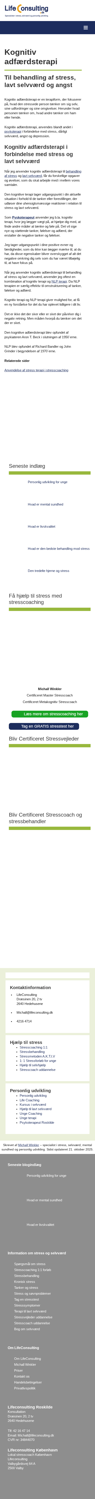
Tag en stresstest (26, 1299)
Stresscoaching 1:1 (34, 1047)
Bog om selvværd (27, 1329)
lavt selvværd (32, 176)
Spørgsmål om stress (30, 1264)
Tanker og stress (26, 1287)
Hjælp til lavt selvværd (35, 1109)
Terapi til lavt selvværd (30, 1311)
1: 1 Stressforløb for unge (38, 1061)
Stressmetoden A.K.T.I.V (37, 1056)
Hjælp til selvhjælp (33, 1065)
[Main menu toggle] (86, 27)
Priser (18, 1370)
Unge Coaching (31, 1113)
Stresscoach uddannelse (37, 1070)
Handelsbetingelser (28, 1382)
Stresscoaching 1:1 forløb (32, 1270)
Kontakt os (22, 1376)
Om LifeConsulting (27, 1358)
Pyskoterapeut (23, 217)
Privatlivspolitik (25, 1388)
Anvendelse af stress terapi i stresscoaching (36, 370)
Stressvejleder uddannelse (33, 1317)
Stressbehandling (32, 1052)
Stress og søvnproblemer (32, 1293)
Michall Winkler (28, 1145)
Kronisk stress (24, 1282)
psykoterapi (12, 131)
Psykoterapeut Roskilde (37, 1122)
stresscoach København (34, 1454)
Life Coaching (29, 1100)
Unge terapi (28, 1118)
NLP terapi (59, 281)
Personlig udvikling (33, 1095)
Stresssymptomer (27, 1305)
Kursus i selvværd (33, 1104)
